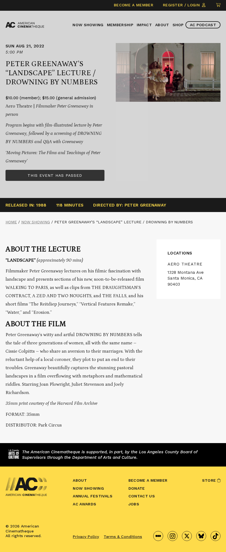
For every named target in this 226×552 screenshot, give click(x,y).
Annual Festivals (92, 496)
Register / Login (182, 5)
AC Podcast (203, 25)
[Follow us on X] (187, 536)
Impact (144, 25)
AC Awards (84, 504)
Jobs (133, 504)
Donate (136, 488)
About (162, 25)
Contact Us (141, 496)
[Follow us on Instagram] (172, 536)
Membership (120, 25)
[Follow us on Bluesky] (201, 536)
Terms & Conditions (123, 536)
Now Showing (88, 25)
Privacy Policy (86, 536)
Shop (178, 25)
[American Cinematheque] (25, 25)
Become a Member (133, 5)
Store (209, 480)
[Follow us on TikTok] (215, 536)
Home (11, 222)
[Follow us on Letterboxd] (158, 536)
